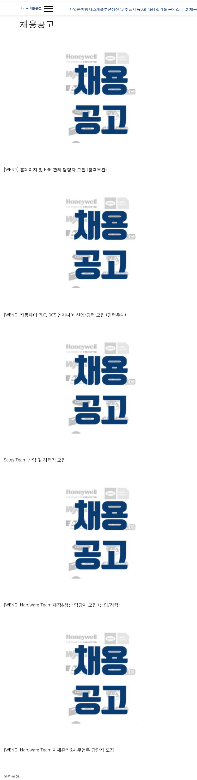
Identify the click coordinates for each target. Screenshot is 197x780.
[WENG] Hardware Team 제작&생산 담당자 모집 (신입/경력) (62, 604)
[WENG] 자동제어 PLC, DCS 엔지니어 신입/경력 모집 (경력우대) (65, 314)
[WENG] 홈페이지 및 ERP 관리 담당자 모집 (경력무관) (55, 169)
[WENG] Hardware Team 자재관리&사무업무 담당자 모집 (59, 749)
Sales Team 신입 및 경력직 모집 (35, 459)
